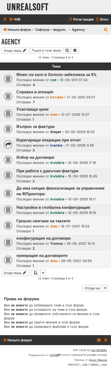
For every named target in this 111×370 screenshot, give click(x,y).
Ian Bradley (99, 350)
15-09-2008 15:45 (82, 176)
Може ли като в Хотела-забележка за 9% (56, 74)
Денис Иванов (98, 360)
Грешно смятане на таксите (43, 221)
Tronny (56, 243)
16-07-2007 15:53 (75, 226)
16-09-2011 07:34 (74, 80)
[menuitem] (14, 19)
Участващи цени (32, 109)
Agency (10, 42)
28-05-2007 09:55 (76, 261)
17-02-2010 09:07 (81, 97)
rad (53, 80)
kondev (56, 97)
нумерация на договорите (42, 255)
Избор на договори (35, 157)
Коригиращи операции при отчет (48, 140)
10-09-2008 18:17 (82, 199)
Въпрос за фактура (35, 126)
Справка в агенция (34, 92)
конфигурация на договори (43, 238)
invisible (57, 162)
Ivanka (56, 145)
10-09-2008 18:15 (82, 212)
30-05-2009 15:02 (80, 132)
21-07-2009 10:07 (75, 114)
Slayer (55, 132)
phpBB (54, 355)
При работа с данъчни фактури (47, 171)
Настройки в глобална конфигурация (53, 207)
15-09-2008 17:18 (82, 162)
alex (53, 114)
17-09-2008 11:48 (80, 145)
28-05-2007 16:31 (81, 243)
